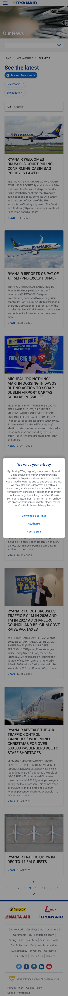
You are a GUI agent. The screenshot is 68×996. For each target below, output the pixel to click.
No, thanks (34, 523)
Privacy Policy (45, 505)
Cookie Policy (26, 505)
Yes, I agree (34, 531)
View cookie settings (34, 515)
